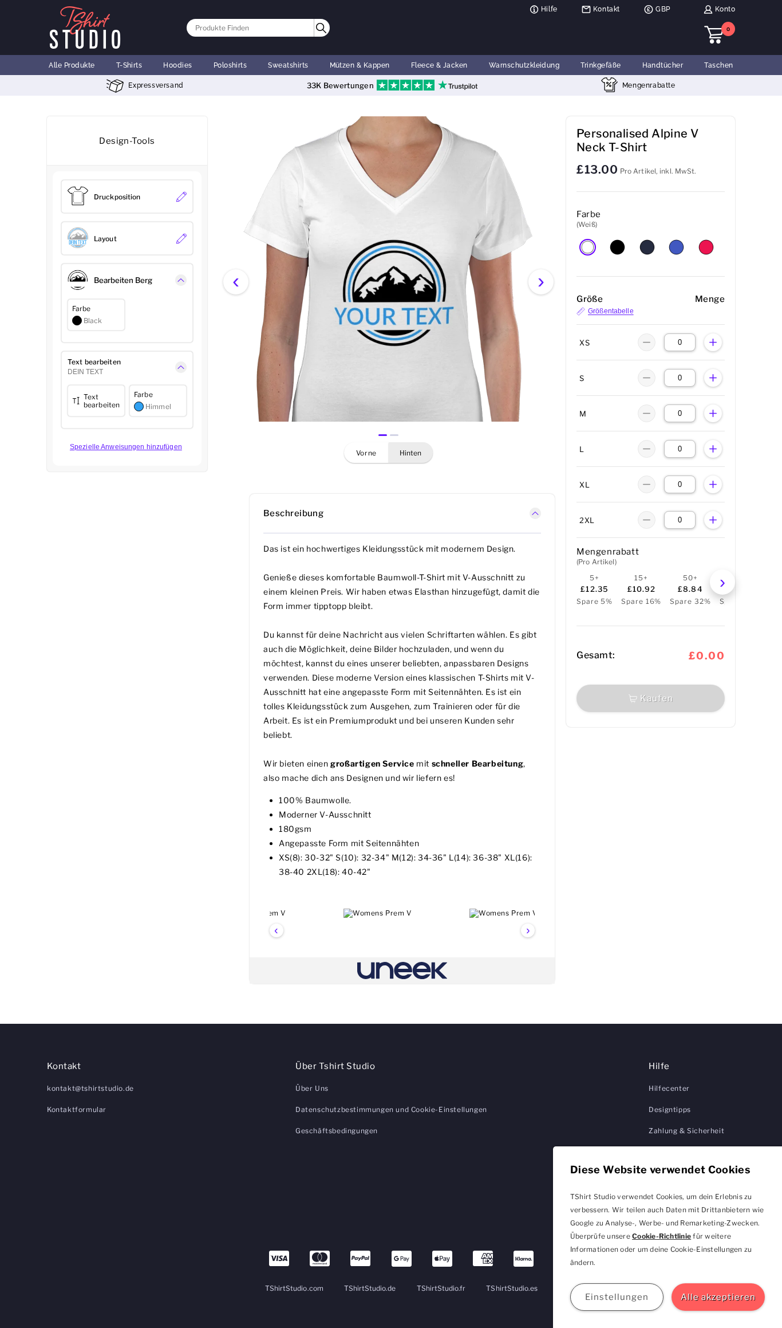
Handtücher (663, 65)
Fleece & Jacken (439, 65)
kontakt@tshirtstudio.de (90, 1088)
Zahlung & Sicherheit (686, 1130)
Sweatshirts (288, 65)
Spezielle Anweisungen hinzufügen (126, 447)
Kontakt (606, 9)
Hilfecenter (669, 1088)
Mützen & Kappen (360, 65)
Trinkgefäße (600, 65)
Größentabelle (611, 312)
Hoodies (177, 65)
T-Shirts (129, 65)
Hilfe (549, 9)
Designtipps (670, 1109)
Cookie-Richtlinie (661, 1236)
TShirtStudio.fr (441, 1288)
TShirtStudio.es (512, 1288)
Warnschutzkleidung (524, 65)
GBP (662, 9)
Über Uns (312, 1088)
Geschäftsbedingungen (336, 1130)
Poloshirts (230, 65)
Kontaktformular (76, 1109)
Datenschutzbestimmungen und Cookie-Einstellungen (391, 1109)
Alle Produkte (71, 65)
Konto (725, 9)
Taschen (718, 65)
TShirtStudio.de (370, 1288)
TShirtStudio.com (294, 1288)
